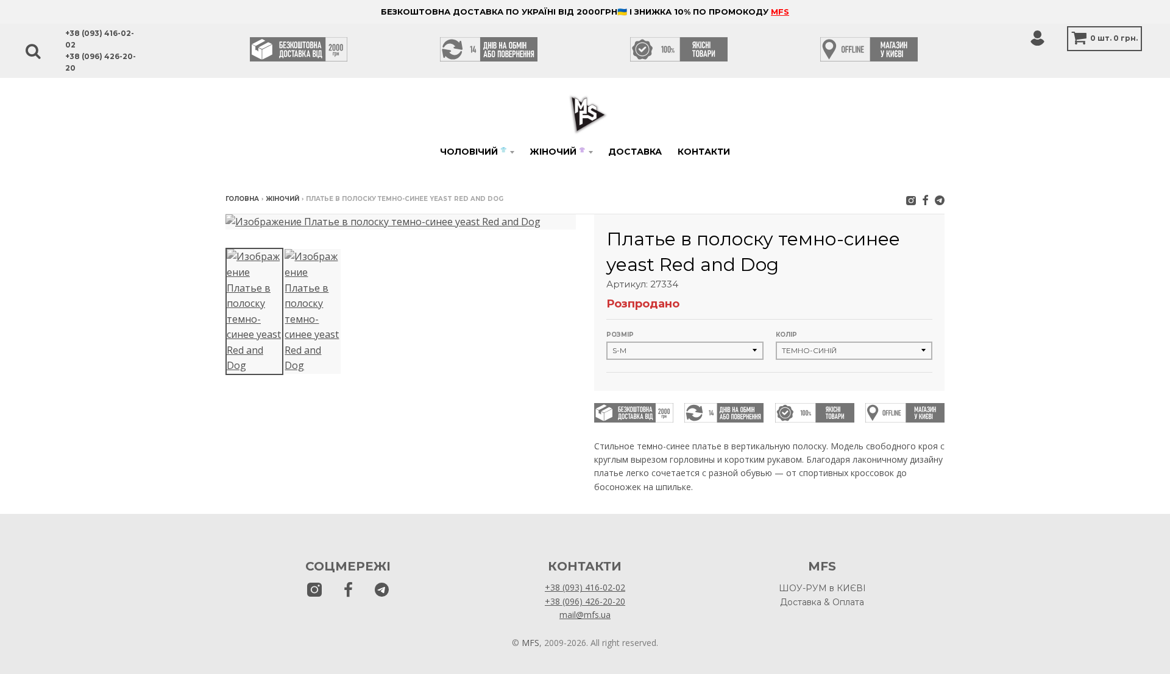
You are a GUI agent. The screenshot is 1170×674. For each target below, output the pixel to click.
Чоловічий (473, 151)
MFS (780, 11)
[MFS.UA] (940, 200)
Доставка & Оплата (822, 602)
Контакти (704, 151)
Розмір (620, 335)
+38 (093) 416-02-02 (585, 587)
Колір (786, 335)
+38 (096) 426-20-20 (585, 601)
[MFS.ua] (925, 200)
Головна (242, 199)
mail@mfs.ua (585, 614)
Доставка (635, 151)
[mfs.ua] (911, 200)
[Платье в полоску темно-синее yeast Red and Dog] (254, 311)
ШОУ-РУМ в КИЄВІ (822, 588)
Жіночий (557, 151)
